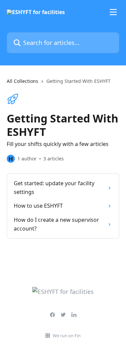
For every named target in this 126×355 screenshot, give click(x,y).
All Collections (22, 81)
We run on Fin (67, 336)
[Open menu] (113, 12)
